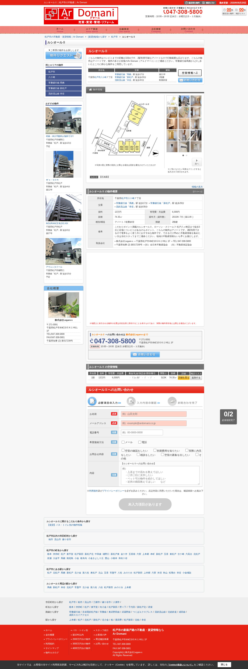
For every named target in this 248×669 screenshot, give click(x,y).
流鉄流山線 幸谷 (56, 93)
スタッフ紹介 (102, 630)
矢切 (159, 573)
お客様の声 (100, 635)
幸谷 (129, 80)
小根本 (114, 558)
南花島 (70, 558)
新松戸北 (89, 554)
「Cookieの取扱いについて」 (180, 665)
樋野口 (106, 554)
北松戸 (197, 554)
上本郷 (145, 554)
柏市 (51, 539)
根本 (49, 554)
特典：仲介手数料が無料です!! (59, 136)
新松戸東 (115, 554)
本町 (152, 554)
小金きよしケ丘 (96, 558)
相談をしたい (147, 455)
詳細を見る (183, 377)
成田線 (182, 612)
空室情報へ (189, 72)
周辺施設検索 (102, 639)
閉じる (224, 664)
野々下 (123, 607)
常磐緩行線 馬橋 (56, 82)
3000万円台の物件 (81, 643)
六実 (139, 554)
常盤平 (113, 573)
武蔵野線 (126, 612)
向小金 (103, 607)
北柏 (137, 620)
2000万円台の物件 (81, 639)
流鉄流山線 (120, 80)
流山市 (57, 539)
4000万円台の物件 (81, 648)
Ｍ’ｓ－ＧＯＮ (52, 180)
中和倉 (98, 554)
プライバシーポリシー (113, 491)
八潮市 (116, 602)
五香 (166, 554)
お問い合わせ (102, 643)
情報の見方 (197, 187)
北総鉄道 (172, 612)
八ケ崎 (103, 77)
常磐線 (103, 612)
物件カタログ (52, 652)
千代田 (131, 607)
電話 (144, 442)
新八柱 (85, 573)
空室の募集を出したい (177, 455)
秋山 (165, 573)
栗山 (107, 558)
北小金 (78, 573)
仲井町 (56, 554)
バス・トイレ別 (80, 630)
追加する (196, 377)
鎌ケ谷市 (66, 539)
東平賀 (70, 554)
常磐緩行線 (120, 74)
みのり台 (127, 573)
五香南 (132, 554)
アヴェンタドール (54, 267)
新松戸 (130, 77)
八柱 (120, 573)
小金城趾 (187, 573)
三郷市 (96, 602)
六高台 (189, 554)
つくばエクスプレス (143, 612)
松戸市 (97, 77)
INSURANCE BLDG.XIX (57, 223)
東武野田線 (114, 612)
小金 (77, 558)
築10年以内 (78, 635)
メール (129, 442)
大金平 (56, 558)
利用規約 (93, 491)
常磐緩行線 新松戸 (57, 88)
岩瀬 (49, 558)
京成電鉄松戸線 (90, 612)
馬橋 (129, 74)
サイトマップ (52, 648)
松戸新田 (79, 554)
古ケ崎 (181, 554)
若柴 (150, 607)
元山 (100, 573)
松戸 (63, 554)
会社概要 (50, 635)
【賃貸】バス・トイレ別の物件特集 (64, 525)
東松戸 (173, 554)
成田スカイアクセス (79, 615)
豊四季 (118, 620)
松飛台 (172, 573)
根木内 (83, 558)
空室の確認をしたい (136, 450)
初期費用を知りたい (168, 450)
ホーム (49, 630)
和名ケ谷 (123, 558)
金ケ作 (124, 554)
